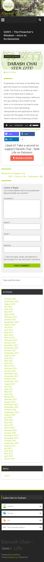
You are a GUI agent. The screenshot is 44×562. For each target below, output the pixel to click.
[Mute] (30, 125)
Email (7, 234)
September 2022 (11, 353)
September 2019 (11, 443)
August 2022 (9, 355)
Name (7, 222)
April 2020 (8, 425)
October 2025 (10, 299)
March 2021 (9, 397)
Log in (7, 475)
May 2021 (8, 391)
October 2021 (10, 378)
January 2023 (10, 342)
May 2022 (8, 360)
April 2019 (8, 456)
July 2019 (8, 448)
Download (35, 129)
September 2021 (11, 381)
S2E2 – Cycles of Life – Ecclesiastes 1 (24, 176)
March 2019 (9, 458)
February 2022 (10, 368)
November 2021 (11, 376)
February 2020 (10, 430)
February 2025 (10, 317)
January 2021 (10, 402)
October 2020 (10, 409)
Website (7, 245)
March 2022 (9, 366)
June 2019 (8, 451)
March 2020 (9, 427)
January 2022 (10, 371)
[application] (22, 125)
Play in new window (20, 129)
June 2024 (8, 330)
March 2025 (9, 314)
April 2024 (8, 335)
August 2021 (9, 384)
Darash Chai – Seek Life (21, 13)
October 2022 (10, 350)
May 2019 (8, 453)
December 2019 (11, 435)
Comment (9, 198)
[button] (11, 134)
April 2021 (8, 394)
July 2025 (8, 306)
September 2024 (11, 322)
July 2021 (8, 386)
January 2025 (10, 319)
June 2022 (8, 358)
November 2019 (11, 438)
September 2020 (11, 412)
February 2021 (10, 399)
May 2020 (8, 422)
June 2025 (8, 309)
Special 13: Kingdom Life (14, 173)
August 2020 (9, 415)
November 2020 (11, 407)
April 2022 (8, 363)
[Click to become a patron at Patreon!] (22, 158)
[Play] (7, 125)
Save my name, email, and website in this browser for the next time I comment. (22, 258)
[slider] (36, 125)
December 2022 (11, 345)
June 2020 (8, 420)
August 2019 (9, 445)
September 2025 (11, 301)
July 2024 (8, 327)
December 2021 (11, 373)
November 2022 (11, 348)
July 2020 (8, 417)
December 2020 (11, 404)
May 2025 (8, 311)
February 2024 (10, 340)
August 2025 (9, 304)
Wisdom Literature (12, 56)
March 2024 (9, 337)
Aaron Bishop (11, 72)
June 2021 (8, 389)
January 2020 (10, 433)
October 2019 (10, 440)
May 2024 (8, 332)
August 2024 (9, 324)
